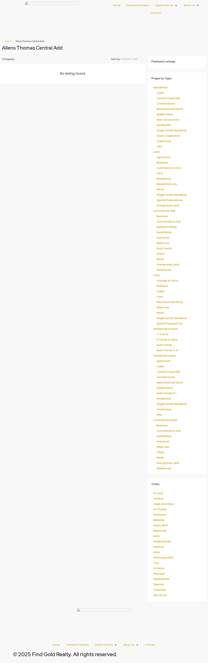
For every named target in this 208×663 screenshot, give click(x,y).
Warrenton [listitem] (160, 595)
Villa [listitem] (159, 146)
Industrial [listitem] (163, 237)
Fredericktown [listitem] (162, 541)
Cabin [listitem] (160, 93)
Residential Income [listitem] (165, 329)
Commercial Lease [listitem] (165, 420)
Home (116, 5)
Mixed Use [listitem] (163, 243)
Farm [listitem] (160, 173)
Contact (156, 12)
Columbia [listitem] (159, 589)
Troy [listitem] (156, 563)
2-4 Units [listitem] (162, 334)
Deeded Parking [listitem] (167, 227)
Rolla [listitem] (156, 536)
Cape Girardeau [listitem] (163, 504)
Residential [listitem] (160, 87)
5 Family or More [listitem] (167, 339)
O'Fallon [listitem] (158, 498)
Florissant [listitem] (159, 514)
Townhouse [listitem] (164, 141)
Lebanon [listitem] (158, 547)
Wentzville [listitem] (159, 530)
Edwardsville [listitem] (161, 579)
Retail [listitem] (160, 189)
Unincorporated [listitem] (163, 557)
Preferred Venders (138, 5)
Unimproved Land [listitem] (168, 205)
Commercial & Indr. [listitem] (169, 168)
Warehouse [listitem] (164, 270)
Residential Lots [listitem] (167, 184)
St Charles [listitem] (160, 509)
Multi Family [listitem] (164, 248)
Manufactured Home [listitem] (170, 109)
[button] (200, 47)
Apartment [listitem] (164, 361)
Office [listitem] (160, 254)
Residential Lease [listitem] (164, 355)
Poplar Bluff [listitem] (160, 525)
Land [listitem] (156, 152)
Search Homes (164, 5)
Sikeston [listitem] (158, 584)
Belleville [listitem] (158, 520)
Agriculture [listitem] (164, 157)
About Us (189, 5)
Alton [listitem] (156, 552)
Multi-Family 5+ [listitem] (167, 393)
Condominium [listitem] (166, 103)
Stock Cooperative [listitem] (168, 136)
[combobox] (132, 59)
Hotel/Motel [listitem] (164, 232)
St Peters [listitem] (159, 568)
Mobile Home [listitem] (165, 114)
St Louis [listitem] (158, 493)
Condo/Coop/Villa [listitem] (168, 98)
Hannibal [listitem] (159, 573)
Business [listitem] (162, 162)
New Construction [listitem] (168, 119)
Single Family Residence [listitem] (172, 130)
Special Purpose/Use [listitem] (169, 200)
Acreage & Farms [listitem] (168, 280)
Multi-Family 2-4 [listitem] (167, 350)
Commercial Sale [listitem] (164, 211)
